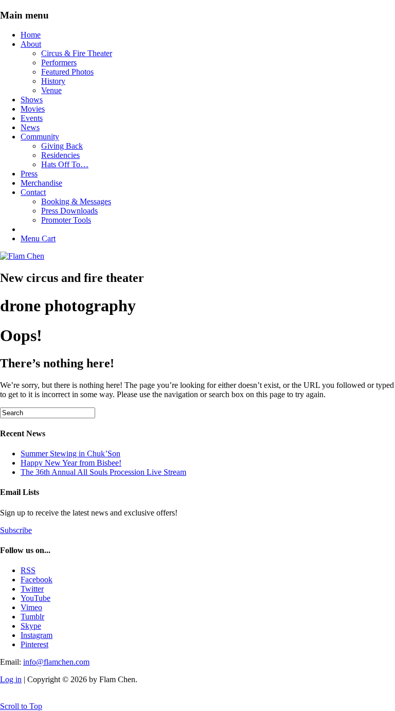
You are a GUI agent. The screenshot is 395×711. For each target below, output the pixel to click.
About (31, 44)
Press (29, 173)
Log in (11, 679)
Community (40, 136)
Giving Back (62, 145)
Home (31, 34)
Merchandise (41, 183)
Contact (33, 192)
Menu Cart (38, 238)
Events (32, 118)
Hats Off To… (64, 164)
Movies (33, 108)
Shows (32, 99)
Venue (51, 90)
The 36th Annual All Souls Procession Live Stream (103, 472)
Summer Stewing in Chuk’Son (70, 453)
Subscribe (16, 530)
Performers (59, 62)
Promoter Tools (66, 220)
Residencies (60, 155)
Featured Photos (67, 71)
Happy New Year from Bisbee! (71, 462)
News (30, 127)
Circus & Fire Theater (76, 53)
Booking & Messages (76, 201)
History (53, 81)
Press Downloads (69, 210)
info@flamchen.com (56, 661)
